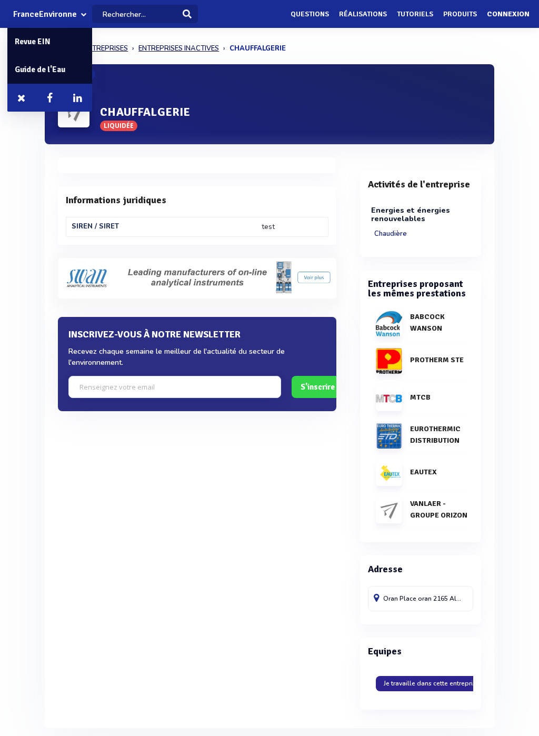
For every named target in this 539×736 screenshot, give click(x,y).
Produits (460, 13)
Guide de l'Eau (40, 69)
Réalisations (363, 13)
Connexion (508, 13)
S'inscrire (318, 387)
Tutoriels (415, 13)
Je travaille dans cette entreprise (432, 683)
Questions (310, 13)
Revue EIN (33, 41)
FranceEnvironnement (45, 14)
